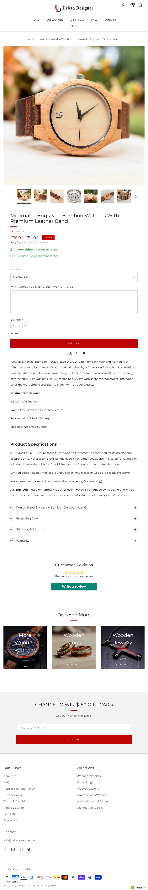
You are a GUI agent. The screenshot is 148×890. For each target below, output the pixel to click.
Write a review (74, 586)
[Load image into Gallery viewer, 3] (57, 196)
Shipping (15, 242)
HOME (36, 19)
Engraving (18, 269)
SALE (94, 19)
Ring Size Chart (13, 807)
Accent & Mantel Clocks (92, 801)
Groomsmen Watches (92, 794)
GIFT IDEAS (77, 19)
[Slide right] (135, 196)
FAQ (6, 782)
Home (30, 39)
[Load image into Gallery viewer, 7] (124, 196)
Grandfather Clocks (90, 807)
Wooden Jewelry (88, 788)
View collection (74, 661)
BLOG (74, 26)
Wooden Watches (89, 775)
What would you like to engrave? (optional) (42, 287)
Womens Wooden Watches (55, 39)
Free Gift (9, 814)
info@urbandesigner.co (19, 840)
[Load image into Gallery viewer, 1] (24, 196)
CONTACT (110, 19)
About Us (9, 775)
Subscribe (74, 739)
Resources (10, 820)
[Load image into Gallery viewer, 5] (91, 196)
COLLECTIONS (55, 19)
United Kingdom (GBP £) (19, 869)
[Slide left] (12, 196)
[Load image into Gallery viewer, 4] (74, 196)
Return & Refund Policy (19, 788)
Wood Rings (85, 782)
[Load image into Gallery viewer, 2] (41, 196)
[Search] (140, 5)
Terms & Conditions (16, 801)
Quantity (16, 320)
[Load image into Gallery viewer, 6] (107, 196)
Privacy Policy (13, 794)
